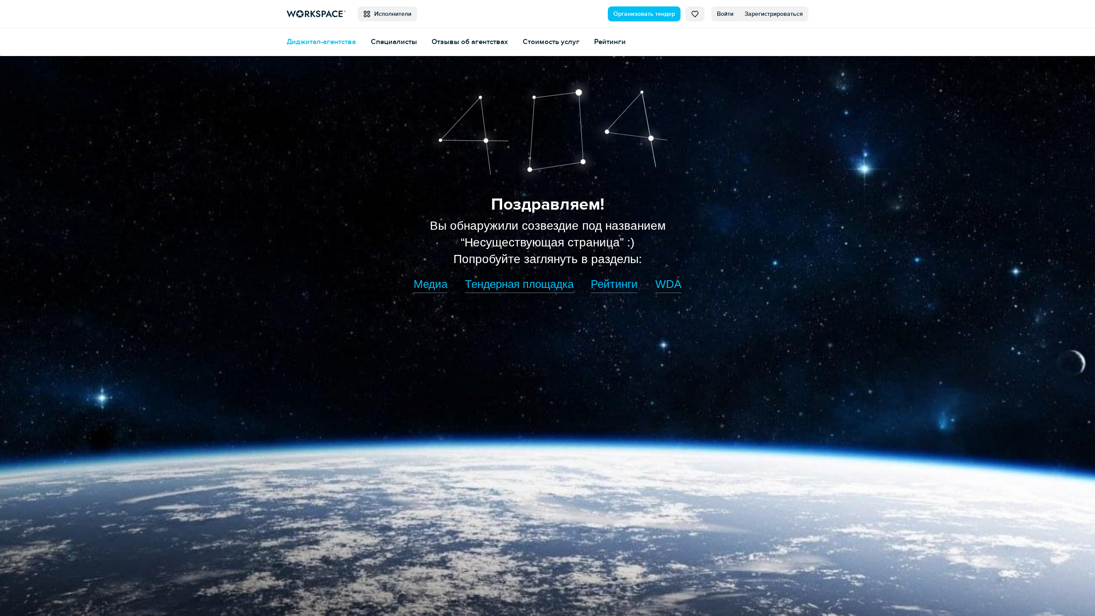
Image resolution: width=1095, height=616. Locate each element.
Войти (725, 14)
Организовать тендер (644, 14)
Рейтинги (610, 41)
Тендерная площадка (519, 284)
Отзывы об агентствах (470, 41)
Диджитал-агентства (321, 41)
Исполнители (391, 14)
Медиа (430, 284)
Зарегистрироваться (774, 14)
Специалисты (394, 41)
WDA (668, 284)
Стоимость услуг (551, 41)
